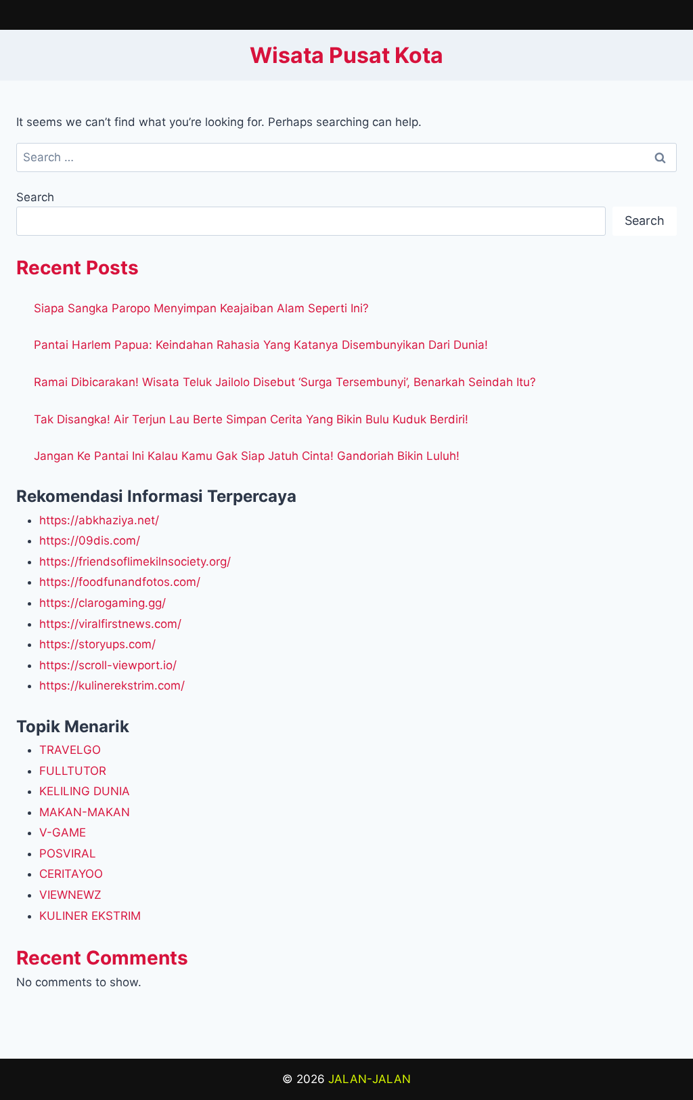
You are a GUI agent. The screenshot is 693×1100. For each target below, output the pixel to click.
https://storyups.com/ (97, 644)
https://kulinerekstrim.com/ (112, 685)
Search (35, 197)
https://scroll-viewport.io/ (108, 665)
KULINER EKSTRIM (90, 916)
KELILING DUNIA (84, 791)
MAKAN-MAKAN (84, 812)
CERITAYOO (71, 874)
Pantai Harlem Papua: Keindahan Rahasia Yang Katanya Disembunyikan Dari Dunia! (261, 345)
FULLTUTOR (72, 771)
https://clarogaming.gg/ (102, 603)
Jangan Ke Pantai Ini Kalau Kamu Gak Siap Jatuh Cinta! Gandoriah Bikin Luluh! (247, 456)
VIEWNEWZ (70, 895)
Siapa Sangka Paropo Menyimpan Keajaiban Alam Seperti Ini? (201, 308)
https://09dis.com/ (89, 540)
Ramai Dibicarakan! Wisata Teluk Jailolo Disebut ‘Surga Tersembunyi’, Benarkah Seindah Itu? (285, 382)
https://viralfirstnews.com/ (110, 624)
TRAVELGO (70, 750)
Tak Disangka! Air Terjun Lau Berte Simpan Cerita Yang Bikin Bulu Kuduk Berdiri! (251, 419)
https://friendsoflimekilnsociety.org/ (135, 561)
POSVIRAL (67, 853)
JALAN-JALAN (369, 1079)
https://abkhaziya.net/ (99, 520)
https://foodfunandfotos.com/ (119, 582)
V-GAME (62, 832)
